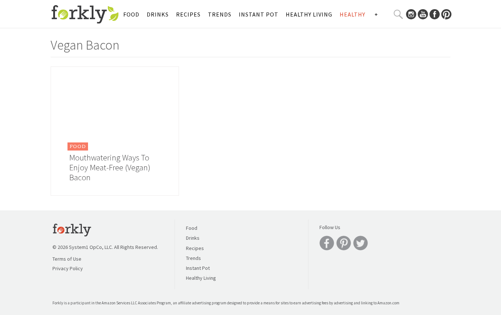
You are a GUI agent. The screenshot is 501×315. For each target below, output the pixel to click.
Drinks (158, 14)
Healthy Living (309, 14)
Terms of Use (66, 259)
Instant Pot (258, 14)
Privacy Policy (67, 268)
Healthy (352, 14)
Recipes (188, 14)
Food (131, 14)
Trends (219, 14)
